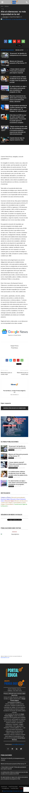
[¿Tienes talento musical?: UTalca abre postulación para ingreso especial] (5, 71)
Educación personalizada (18, 497)
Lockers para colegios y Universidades (11, 502)
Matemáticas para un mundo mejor (6, 373)
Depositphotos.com (5, 657)
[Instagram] (12, 749)
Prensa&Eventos (5, 788)
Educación (3, 65)
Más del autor (19, 50)
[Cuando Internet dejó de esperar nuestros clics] (5, 140)
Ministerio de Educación (21, 501)
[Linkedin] (16, 749)
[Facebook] (8, 749)
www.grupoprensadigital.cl (16, 700)
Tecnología (3, 57)
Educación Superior (3, 73)
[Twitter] (21, 749)
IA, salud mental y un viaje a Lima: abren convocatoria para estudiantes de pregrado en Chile (14, 778)
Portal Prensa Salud (13, 786)
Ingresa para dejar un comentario (14, 408)
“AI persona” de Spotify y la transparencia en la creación (12, 759)
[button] (26, 2)
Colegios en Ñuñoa (6, 497)
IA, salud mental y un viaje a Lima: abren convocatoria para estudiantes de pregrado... (17, 482)
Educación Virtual (15, 499)
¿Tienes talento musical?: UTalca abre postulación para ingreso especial (18, 71)
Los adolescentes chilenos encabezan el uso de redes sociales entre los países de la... (18, 473)
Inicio (2, 6)
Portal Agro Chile (23, 786)
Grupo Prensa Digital (8, 791)
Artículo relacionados (7, 50)
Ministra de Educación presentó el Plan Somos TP (13, 763)
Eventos (3, 109)
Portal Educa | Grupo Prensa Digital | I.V (12, 16)
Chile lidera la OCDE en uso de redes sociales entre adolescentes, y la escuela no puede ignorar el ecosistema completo (18, 118)
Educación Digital (5, 499)
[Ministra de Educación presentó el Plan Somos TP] (5, 63)
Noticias (2, 8)
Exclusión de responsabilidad (20, 791)
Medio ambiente (4, 99)
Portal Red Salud (14, 788)
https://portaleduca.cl (14, 394)
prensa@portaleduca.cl (18, 744)
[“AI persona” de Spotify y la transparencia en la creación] (5, 55)
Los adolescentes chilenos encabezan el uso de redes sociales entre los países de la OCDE (14, 772)
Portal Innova (4, 786)
